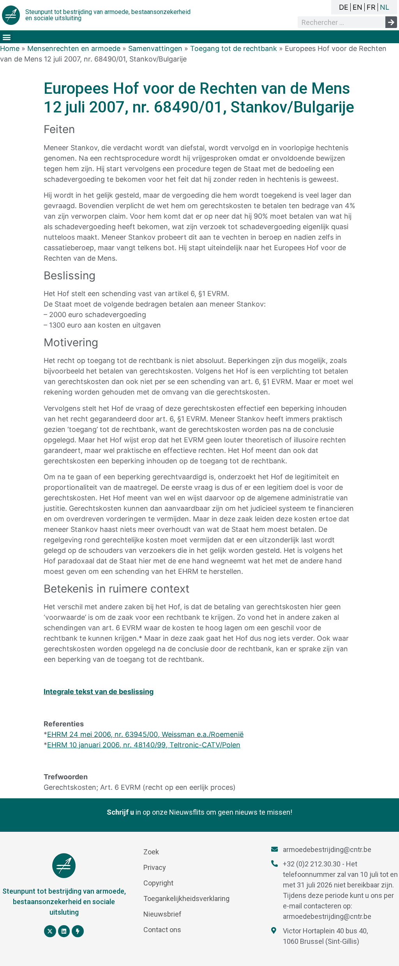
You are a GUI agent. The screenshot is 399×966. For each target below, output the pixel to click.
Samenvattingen (155, 48)
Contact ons (162, 930)
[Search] (391, 22)
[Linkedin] (64, 931)
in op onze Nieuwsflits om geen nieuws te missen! (199, 812)
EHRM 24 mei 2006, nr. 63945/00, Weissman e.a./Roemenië (145, 734)
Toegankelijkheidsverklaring (186, 898)
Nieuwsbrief (162, 914)
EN (357, 7)
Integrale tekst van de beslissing (99, 691)
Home (9, 48)
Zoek (151, 852)
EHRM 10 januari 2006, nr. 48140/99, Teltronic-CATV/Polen (143, 745)
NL (384, 7)
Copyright (158, 883)
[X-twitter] (50, 931)
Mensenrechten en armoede (73, 48)
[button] (6, 36)
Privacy (154, 867)
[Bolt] (78, 931)
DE (343, 7)
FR (371, 7)
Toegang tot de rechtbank (233, 48)
